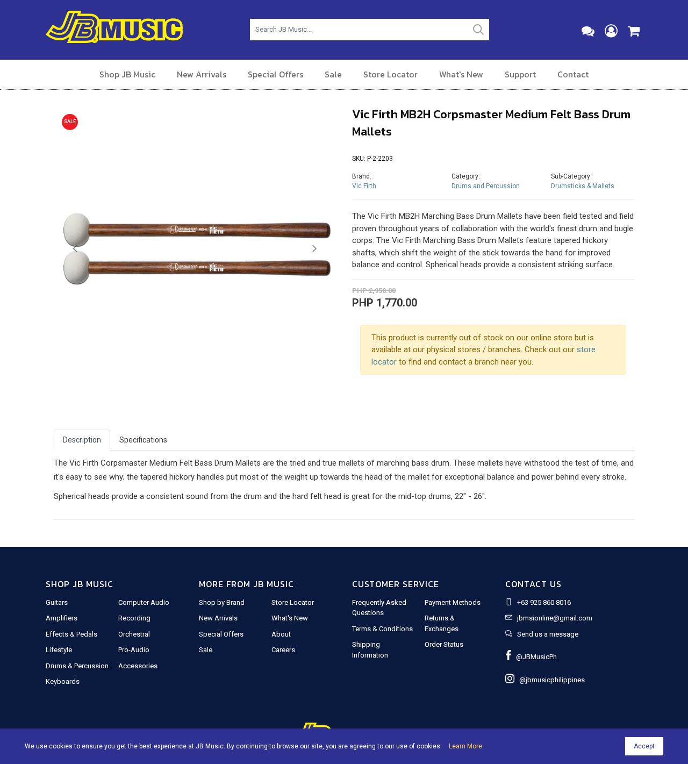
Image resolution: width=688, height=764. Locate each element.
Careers (283, 650)
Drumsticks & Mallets (582, 186)
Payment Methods (453, 602)
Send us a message (547, 634)
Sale (333, 74)
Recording (134, 618)
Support (520, 74)
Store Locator (390, 74)
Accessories (137, 666)
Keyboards (63, 681)
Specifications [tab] (143, 439)
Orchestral (134, 634)
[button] (75, 249)
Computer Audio (143, 602)
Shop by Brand (222, 602)
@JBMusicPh (534, 657)
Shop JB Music (127, 74)
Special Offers (275, 74)
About (281, 634)
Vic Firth (364, 186)
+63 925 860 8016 (544, 602)
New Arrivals (201, 74)
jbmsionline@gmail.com (554, 618)
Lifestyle (59, 650)
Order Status (444, 644)
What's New (461, 74)
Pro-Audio (133, 650)
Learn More (465, 746)
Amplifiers (61, 618)
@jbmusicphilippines (549, 680)
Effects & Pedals (71, 634)
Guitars (57, 602)
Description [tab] (82, 439)
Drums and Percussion (486, 186)
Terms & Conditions (382, 629)
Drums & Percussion (77, 666)
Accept (644, 746)
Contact (573, 74)
